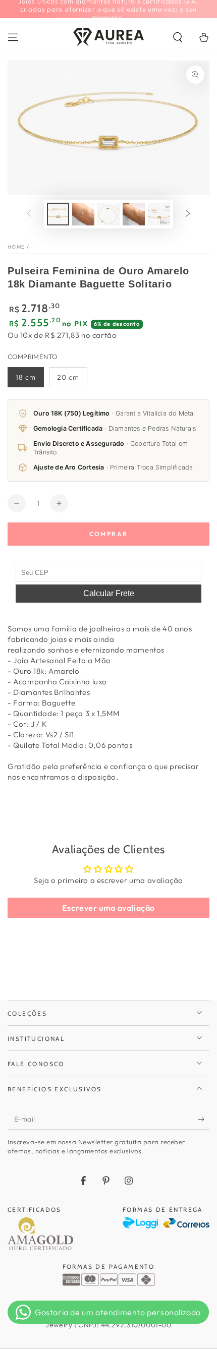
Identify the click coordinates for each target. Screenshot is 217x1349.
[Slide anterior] (29, 214)
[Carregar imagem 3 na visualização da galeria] (108, 214)
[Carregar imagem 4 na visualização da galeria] (134, 214)
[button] (178, 37)
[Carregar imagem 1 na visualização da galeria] (58, 214)
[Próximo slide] (188, 214)
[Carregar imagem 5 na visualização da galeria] (159, 214)
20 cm (68, 377)
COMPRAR (108, 534)
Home (16, 247)
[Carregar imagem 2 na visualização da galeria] (83, 214)
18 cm (26, 377)
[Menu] (13, 37)
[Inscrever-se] (203, 1119)
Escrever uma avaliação (108, 908)
